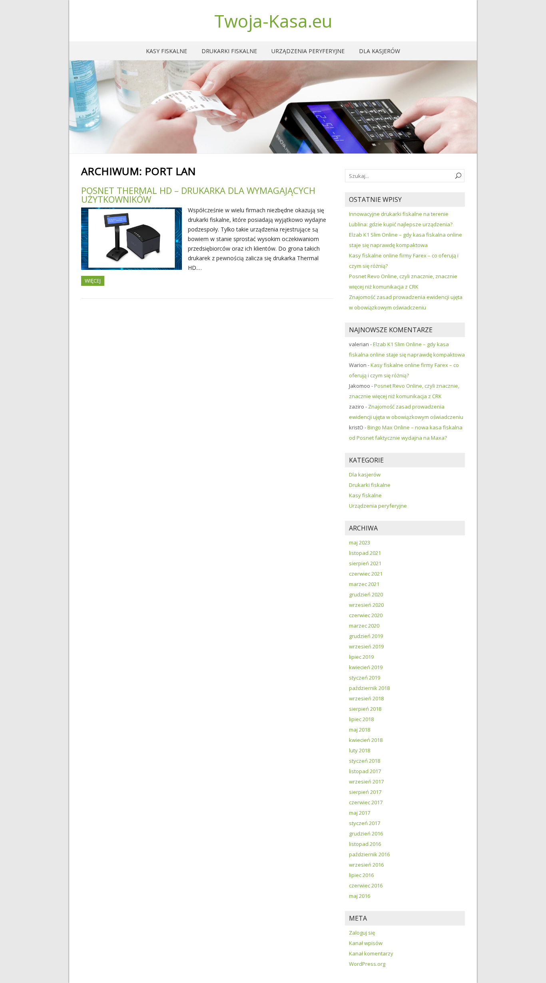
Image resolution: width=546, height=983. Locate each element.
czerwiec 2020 (366, 615)
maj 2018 (359, 729)
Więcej (93, 280)
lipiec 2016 (361, 875)
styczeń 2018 (364, 760)
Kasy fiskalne (166, 51)
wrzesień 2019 (366, 646)
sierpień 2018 (365, 708)
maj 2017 (359, 812)
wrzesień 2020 (366, 604)
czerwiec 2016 (366, 885)
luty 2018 (359, 750)
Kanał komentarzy (371, 953)
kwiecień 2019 (366, 667)
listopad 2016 (365, 843)
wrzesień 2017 (366, 781)
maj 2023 (359, 542)
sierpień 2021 (365, 563)
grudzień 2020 (366, 594)
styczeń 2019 (364, 677)
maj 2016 (359, 895)
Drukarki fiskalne (229, 51)
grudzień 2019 (366, 636)
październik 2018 (369, 688)
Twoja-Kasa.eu (273, 21)
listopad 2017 (365, 771)
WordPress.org (367, 963)
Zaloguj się (362, 932)
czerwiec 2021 (366, 573)
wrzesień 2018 (366, 698)
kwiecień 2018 (366, 740)
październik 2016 (369, 854)
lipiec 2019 (361, 656)
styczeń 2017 (364, 823)
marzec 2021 (364, 584)
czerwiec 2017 (366, 802)
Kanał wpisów (366, 943)
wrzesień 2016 (366, 864)
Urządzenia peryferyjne (308, 51)
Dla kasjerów (379, 51)
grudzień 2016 (366, 833)
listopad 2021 (365, 552)
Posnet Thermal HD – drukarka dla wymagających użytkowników (198, 194)
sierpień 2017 (365, 792)
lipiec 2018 (361, 719)
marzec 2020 (364, 625)
